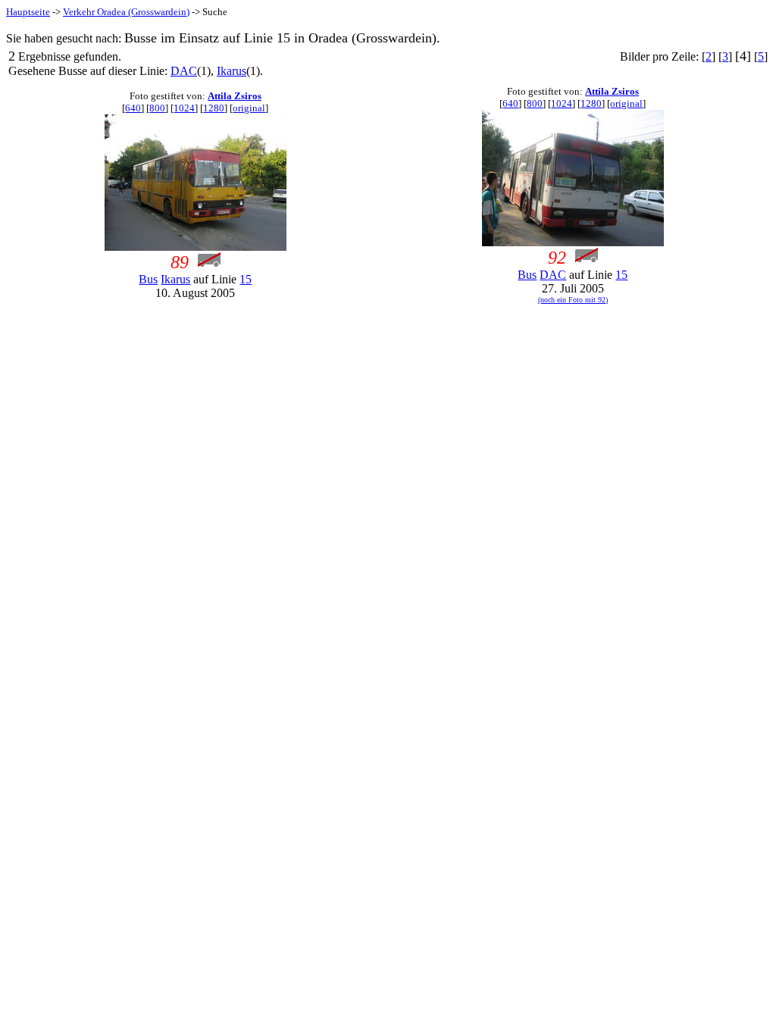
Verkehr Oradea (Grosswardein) (126, 11)
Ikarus (231, 70)
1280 (213, 108)
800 (157, 108)
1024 (184, 108)
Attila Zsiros (234, 96)
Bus (148, 279)
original (249, 108)
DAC (184, 70)
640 (133, 108)
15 (245, 279)
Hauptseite (28, 11)
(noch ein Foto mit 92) (573, 299)
